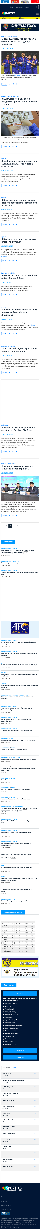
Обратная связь (6, 1205)
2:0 (35, 1113)
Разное (15, 706)
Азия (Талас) (9, 1041)
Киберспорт (5, 425)
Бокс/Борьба (5, 346)
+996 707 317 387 (6, 1210)
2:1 (35, 1153)
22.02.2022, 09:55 (7, 246)
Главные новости (6, 548)
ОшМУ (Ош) (8, 1017)
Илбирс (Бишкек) (10, 1022)
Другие (3, 663)
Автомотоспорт (15, 757)
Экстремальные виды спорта (21, 695)
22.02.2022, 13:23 (7, 48)
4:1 (35, 1133)
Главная (3, 1197)
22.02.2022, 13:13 (7, 108)
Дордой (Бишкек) (10, 1012)
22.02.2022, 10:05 (7, 171)
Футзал (15, 640)
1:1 (35, 1087)
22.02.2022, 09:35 (7, 434)
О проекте (4, 1201)
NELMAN (16, 1228)
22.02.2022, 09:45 (7, 319)
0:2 (35, 1159)
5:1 (35, 1146)
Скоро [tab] (15, 1067)
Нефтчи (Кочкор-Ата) (11, 1014)
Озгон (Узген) (9, 1039)
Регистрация (19, 7)
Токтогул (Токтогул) (11, 1044)
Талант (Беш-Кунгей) (11, 1028)
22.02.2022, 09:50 (7, 282)
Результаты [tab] (6, 1067)
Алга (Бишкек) (9, 1009)
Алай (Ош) (8, 1006)
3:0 (35, 1120)
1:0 (35, 1074)
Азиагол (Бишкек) (10, 1031)
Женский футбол (18, 806)
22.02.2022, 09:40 (7, 356)
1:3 (35, 1126)
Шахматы (16, 96)
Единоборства (5, 273)
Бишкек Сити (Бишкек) (12, 1033)
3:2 (35, 1100)
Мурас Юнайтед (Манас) (12, 1020)
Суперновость (5, 738)
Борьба (13, 346)
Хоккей (15, 464)
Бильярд (9, 663)
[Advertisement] (20, 600)
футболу (4, 256)
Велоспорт (16, 561)
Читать (4, 84)
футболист (17, 75)
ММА (12, 738)
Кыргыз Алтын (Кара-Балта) (14, 1025)
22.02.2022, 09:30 (7, 473)
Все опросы (20, 994)
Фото (26, 553)
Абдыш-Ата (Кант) (11, 1003)
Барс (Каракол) (10, 1036)
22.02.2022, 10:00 (7, 210)
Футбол (15, 548)
